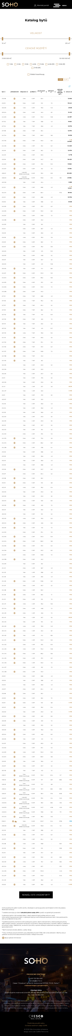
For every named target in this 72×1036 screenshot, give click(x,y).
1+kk (11, 64)
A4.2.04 (4, 443)
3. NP (33, 150)
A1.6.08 (4, 98)
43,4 (42, 182)
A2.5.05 (4, 721)
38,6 (60, 779)
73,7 (42, 784)
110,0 (42, 536)
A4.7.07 (4, 351)
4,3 (51, 121)
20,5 (42, 382)
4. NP (33, 386)
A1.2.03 (4, 403)
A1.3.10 (4, 483)
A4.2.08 (4, 447)
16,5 (52, 135)
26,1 (42, 224)
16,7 (52, 443)
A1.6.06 (4, 237)
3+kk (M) (62, 64)
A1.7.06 (4, 300)
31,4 (52, 825)
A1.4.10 (4, 599)
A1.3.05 (4, 465)
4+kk (34, 64)
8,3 (51, 140)
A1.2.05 (4, 412)
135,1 (42, 802)
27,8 (42, 447)
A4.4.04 (4, 653)
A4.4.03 (4, 649)
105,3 (42, 178)
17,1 (60, 812)
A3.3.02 (4, 514)
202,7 (42, 821)
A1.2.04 (4, 408)
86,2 (42, 277)
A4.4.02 (4, 644)
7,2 (51, 215)
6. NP (33, 98)
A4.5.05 (4, 206)
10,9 (52, 164)
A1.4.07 (4, 585)
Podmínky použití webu (36, 1023)
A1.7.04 (4, 126)
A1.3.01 (4, 197)
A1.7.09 (4, 310)
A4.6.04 (4, 277)
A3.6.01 (4, 259)
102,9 (42, 875)
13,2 (52, 333)
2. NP (33, 146)
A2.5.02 (4, 711)
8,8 (51, 268)
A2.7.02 (4, 314)
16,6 (52, 277)
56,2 (42, 150)
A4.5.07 (4, 215)
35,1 (61, 178)
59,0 (42, 98)
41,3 (42, 527)
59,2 (42, 130)
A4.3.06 (4, 550)
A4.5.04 (4, 756)
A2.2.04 (4, 192)
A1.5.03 (4, 884)
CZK (60, 79)
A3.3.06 (4, 382)
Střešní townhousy (37, 74)
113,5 (42, 107)
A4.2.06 (4, 871)
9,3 (60, 825)
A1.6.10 (4, 103)
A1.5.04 (4, 684)
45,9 (42, 319)
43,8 (42, 255)
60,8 (60, 793)
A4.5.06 (4, 211)
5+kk (42, 64)
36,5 (42, 576)
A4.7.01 (4, 337)
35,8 (42, 121)
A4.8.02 (4, 802)
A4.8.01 (4, 798)
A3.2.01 (4, 425)
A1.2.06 (4, 834)
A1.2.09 (4, 848)
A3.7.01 (4, 323)
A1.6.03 (4, 233)
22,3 (42, 391)
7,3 (51, 103)
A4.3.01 (4, 155)
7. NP (33, 121)
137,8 (60, 821)
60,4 (42, 305)
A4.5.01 (4, 743)
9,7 (60, 775)
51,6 (61, 802)
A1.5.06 (4, 159)
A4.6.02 (4, 164)
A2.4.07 (4, 391)
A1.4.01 (4, 568)
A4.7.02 (4, 342)
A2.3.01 (4, 487)
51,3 (42, 168)
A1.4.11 (3, 386)
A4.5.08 (4, 220)
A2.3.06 (4, 182)
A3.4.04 (4, 631)
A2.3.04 (4, 500)
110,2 (42, 117)
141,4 (51, 821)
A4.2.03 (4, 438)
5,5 (51, 378)
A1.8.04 (4, 789)
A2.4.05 (4, 613)
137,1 (42, 789)
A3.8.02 (4, 178)
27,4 (42, 852)
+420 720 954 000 (36, 978)
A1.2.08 (4, 843)
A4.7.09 (4, 360)
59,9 (61, 843)
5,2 (51, 255)
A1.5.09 (4, 698)
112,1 (42, 861)
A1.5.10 (3, 702)
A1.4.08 (4, 590)
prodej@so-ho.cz (36, 981)
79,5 (42, 438)
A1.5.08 (4, 693)
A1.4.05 (4, 576)
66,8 (42, 187)
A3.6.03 (4, 107)
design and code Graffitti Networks (36, 1032)
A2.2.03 (4, 421)
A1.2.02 (4, 830)
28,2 (51, 802)
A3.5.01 (4, 725)
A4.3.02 (4, 532)
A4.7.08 (4, 356)
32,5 (42, 323)
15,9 (52, 812)
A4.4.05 (4, 658)
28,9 (51, 789)
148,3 (42, 825)
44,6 (60, 871)
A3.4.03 (4, 626)
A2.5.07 (4, 399)
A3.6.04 (4, 112)
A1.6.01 (4, 228)
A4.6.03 (4, 117)
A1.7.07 (4, 305)
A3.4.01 (4, 617)
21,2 (52, 178)
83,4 (42, 192)
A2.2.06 (4, 369)
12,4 (52, 487)
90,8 (42, 581)
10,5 (52, 816)
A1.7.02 (4, 121)
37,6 (52, 793)
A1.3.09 (4, 150)
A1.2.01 (4, 187)
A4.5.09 (4, 224)
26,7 (52, 779)
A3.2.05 (4, 373)
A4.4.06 (4, 662)
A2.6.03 (4, 255)
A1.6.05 (4, 761)
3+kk (26, 64)
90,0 (42, 273)
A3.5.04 (4, 734)
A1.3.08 (4, 478)
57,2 (42, 146)
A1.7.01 (3, 296)
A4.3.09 (4, 563)
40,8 (51, 807)
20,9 (42, 369)
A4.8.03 (4, 807)
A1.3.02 (4, 452)
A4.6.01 (4, 273)
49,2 (42, 220)
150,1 (42, 793)
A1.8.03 (4, 784)
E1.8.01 (4, 821)
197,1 (61, 866)
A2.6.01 (4, 246)
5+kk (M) (37, 68)
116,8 (42, 843)
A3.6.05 (4, 268)
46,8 (42, 608)
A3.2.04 (4, 866)
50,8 (42, 215)
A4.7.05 (4, 346)
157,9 (60, 789)
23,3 (52, 173)
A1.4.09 (4, 594)
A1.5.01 (3, 676)
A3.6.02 (4, 264)
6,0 (51, 146)
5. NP (33, 159)
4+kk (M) (51, 64)
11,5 (51, 300)
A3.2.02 (4, 429)
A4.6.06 (4, 287)
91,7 (42, 779)
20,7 (42, 373)
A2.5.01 (4, 707)
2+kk (19, 64)
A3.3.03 (4, 518)
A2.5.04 (4, 716)
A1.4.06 (4, 581)
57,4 (42, 342)
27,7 (42, 386)
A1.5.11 (3, 395)
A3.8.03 (4, 825)
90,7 (42, 159)
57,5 (42, 164)
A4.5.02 (4, 747)
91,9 (42, 103)
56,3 (42, 242)
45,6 (42, 613)
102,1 (42, 140)
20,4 (51, 775)
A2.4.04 (4, 608)
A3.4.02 (4, 621)
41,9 (42, 251)
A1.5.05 (4, 201)
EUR (65, 79)
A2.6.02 (4, 251)
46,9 (42, 500)
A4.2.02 (4, 434)
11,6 (51, 237)
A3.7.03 (4, 333)
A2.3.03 (4, 496)
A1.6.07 (4, 766)
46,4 (42, 112)
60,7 (42, 585)
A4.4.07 (4, 667)
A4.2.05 (4, 146)
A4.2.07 (4, 875)
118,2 (42, 816)
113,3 (42, 857)
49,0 (42, 291)
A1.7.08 (4, 130)
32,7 (42, 259)
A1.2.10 (4, 852)
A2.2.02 (4, 416)
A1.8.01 (4, 775)
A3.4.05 (4, 635)
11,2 (51, 342)
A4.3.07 (4, 554)
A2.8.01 (4, 793)
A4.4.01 (4, 640)
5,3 (51, 259)
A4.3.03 (4, 536)
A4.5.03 (4, 752)
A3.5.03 (4, 729)
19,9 (42, 429)
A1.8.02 (4, 779)
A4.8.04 (4, 812)
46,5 (42, 523)
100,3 (42, 871)
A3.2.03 (4, 861)
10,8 (52, 117)
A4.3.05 (4, 545)
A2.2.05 (4, 365)
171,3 (60, 192)
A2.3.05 (4, 505)
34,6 (60, 875)
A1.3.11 (3, 378)
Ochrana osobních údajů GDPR (36, 1025)
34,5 (61, 798)
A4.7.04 (4, 135)
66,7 (42, 228)
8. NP (33, 173)
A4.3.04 (4, 541)
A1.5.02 (4, 680)
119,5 (42, 237)
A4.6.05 (4, 282)
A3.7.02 (4, 328)
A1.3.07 (4, 473)
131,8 (42, 812)
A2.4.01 (4, 604)
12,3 (52, 273)
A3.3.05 (4, 527)
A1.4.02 (4, 572)
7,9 (51, 150)
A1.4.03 (4, 880)
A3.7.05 (4, 770)
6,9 (51, 112)
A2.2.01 (4, 857)
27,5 (42, 378)
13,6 (52, 246)
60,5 (42, 155)
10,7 (52, 328)
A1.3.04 (4, 460)
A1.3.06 (4, 469)
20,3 (42, 365)
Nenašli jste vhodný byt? (36, 895)
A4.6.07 (4, 168)
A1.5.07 (4, 689)
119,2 (42, 300)
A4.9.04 (4, 816)
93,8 (60, 848)
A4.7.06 (4, 140)
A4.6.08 (4, 291)
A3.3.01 (4, 509)
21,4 (52, 798)
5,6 (51, 373)
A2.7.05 (4, 319)
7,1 (51, 242)
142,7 (42, 807)
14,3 (52, 107)
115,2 (42, 246)
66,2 (61, 857)
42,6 (60, 807)
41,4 (42, 268)
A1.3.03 (4, 456)
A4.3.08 (4, 559)
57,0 (42, 206)
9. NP (33, 816)
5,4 (51, 447)
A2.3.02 (4, 492)
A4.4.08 (4, 671)
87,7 (42, 866)
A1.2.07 (4, 839)
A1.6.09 (4, 242)
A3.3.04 (4, 523)
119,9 (42, 173)
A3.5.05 (4, 739)
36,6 (42, 126)
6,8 (51, 483)
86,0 (42, 135)
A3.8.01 (4, 173)
